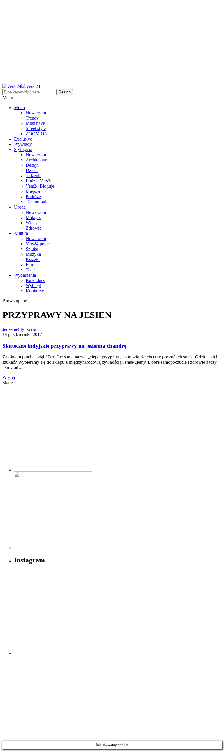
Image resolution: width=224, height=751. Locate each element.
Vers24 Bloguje (40, 186)
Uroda (20, 207)
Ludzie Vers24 (39, 180)
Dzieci (32, 170)
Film (30, 264)
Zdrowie (33, 228)
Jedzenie (33, 175)
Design (32, 165)
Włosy (32, 222)
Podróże (33, 196)
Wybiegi (33, 285)
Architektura (37, 159)
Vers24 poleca (39, 243)
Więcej (8, 377)
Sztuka (32, 248)
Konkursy (35, 290)
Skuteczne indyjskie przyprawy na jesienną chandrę (64, 346)
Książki (33, 259)
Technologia (37, 201)
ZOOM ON (37, 133)
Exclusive (23, 138)
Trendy (32, 118)
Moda (19, 107)
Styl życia (23, 149)
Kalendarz (35, 280)
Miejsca (33, 191)
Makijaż (33, 217)
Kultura (21, 233)
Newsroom (36, 112)
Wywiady (23, 144)
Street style (36, 128)
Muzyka (33, 254)
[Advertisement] (112, 43)
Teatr (30, 269)
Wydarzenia (25, 275)
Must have (35, 123)
